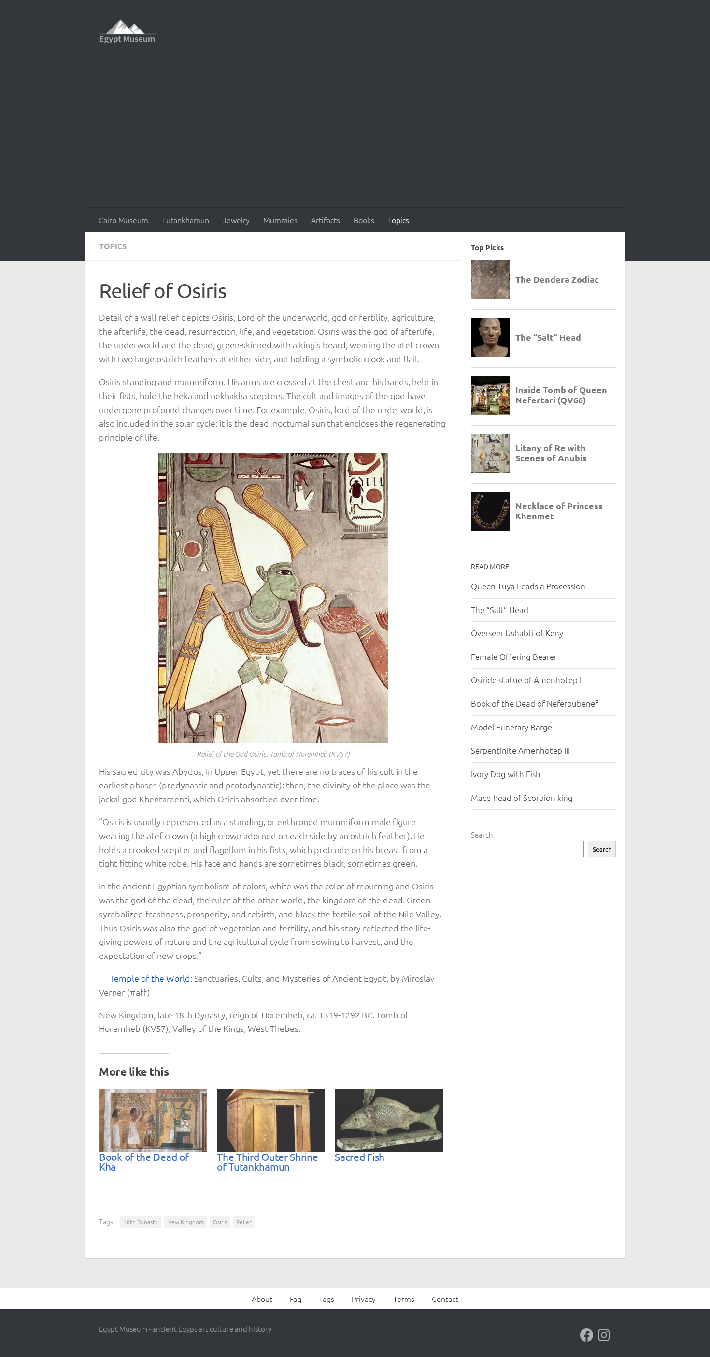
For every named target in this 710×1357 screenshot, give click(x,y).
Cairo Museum (123, 219)
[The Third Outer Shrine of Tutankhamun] (271, 1120)
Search (482, 834)
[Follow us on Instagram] (604, 1335)
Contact (445, 1298)
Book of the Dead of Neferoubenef (534, 703)
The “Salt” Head (499, 609)
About (262, 1298)
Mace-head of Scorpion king (522, 797)
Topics (398, 219)
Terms (403, 1298)
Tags (326, 1298)
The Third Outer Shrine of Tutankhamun (267, 1161)
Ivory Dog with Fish (505, 774)
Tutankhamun (185, 219)
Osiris (220, 1222)
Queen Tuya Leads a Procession (528, 586)
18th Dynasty (140, 1222)
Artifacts (325, 219)
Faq (295, 1298)
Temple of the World (150, 978)
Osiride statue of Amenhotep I (526, 679)
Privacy (364, 1298)
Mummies (280, 219)
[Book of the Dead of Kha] (153, 1120)
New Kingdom (185, 1222)
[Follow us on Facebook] (587, 1335)
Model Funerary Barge (511, 727)
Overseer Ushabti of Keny (517, 633)
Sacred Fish (359, 1156)
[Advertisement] (355, 135)
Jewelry (236, 219)
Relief (244, 1222)
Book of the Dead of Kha (143, 1161)
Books (364, 219)
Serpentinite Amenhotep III (520, 750)
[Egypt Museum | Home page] (127, 31)
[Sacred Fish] (389, 1120)
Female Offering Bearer (514, 656)
